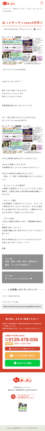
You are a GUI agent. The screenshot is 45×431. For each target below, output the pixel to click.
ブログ (38, 29)
